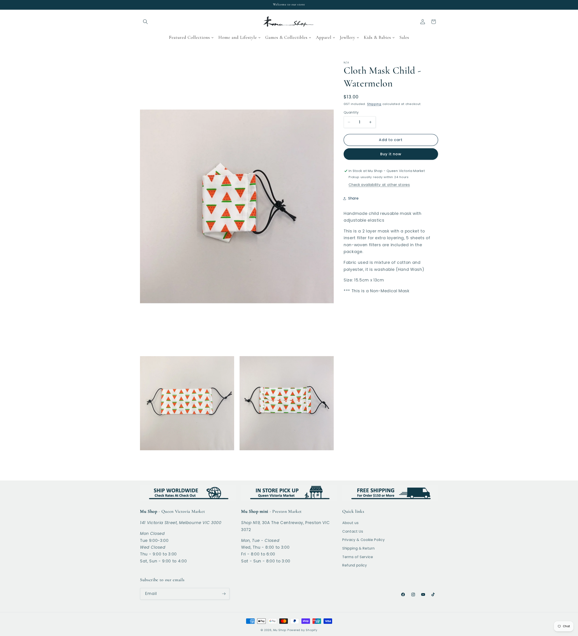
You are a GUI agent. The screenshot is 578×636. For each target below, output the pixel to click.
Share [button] (353, 198)
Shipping (374, 104)
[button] (145, 21)
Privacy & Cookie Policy (363, 539)
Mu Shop (279, 630)
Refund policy (354, 565)
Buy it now (391, 154)
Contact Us (352, 531)
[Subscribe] (223, 594)
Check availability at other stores (379, 184)
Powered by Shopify (302, 630)
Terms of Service (357, 557)
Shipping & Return (358, 548)
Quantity (351, 112)
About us (350, 522)
